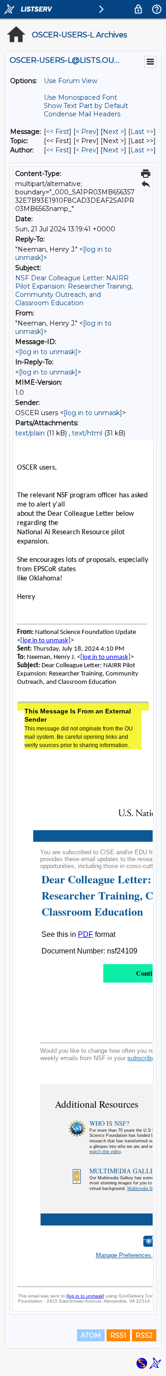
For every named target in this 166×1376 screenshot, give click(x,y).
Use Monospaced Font (80, 97)
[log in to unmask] (48, 352)
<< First (57, 131)
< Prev (86, 131)
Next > (113, 131)
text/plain (30, 433)
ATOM (91, 1335)
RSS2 (144, 1335)
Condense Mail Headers (82, 114)
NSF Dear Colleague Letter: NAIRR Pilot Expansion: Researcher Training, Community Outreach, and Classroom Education (74, 290)
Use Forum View (70, 81)
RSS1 (118, 1335)
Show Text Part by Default (86, 106)
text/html (87, 433)
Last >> (142, 131)
